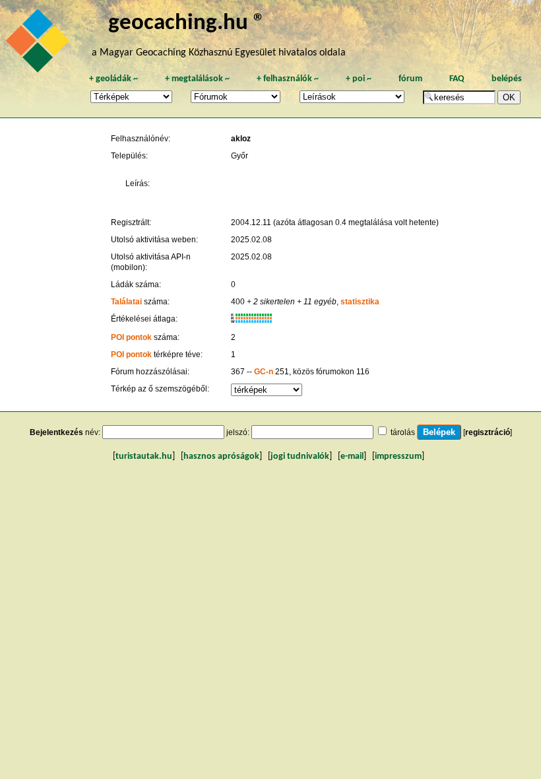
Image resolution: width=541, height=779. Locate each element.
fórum (410, 79)
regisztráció (487, 432)
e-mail (352, 456)
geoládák (113, 79)
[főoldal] (39, 44)
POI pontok (131, 337)
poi (358, 79)
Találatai (126, 301)
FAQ (456, 79)
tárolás (403, 432)
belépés (507, 79)
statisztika (359, 301)
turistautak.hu (143, 456)
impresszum (398, 456)
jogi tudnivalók (299, 456)
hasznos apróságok (221, 456)
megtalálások (197, 79)
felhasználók (287, 79)
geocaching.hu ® (186, 23)
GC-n (263, 371)
